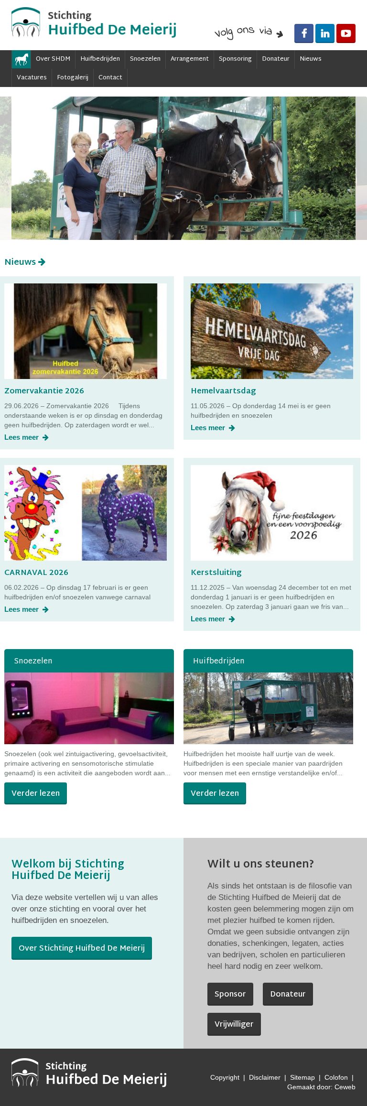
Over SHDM (53, 59)
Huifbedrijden (100, 59)
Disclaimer (265, 1077)
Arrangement (190, 59)
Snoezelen (145, 59)
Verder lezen (35, 794)
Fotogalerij (72, 78)
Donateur (276, 59)
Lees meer (22, 437)
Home (21, 59)
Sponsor (230, 995)
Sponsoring (235, 59)
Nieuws (311, 59)
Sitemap (302, 1077)
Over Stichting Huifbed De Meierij (82, 949)
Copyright (224, 1077)
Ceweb (345, 1087)
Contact (110, 78)
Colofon (336, 1077)
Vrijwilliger (234, 1025)
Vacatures (32, 78)
